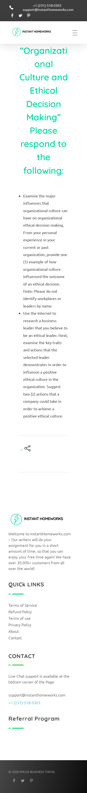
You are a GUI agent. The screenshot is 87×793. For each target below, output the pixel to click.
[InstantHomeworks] (35, 32)
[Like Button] (21, 450)
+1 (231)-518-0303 (24, 702)
